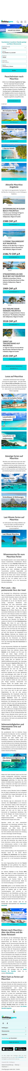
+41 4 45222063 (19, 1057)
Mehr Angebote (13, 101)
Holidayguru (5, 1027)
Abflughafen (4, 60)
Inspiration (4, 1034)
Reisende (4, 65)
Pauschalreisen (5, 42)
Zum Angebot (13, 224)
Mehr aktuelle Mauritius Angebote (14, 367)
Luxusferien (13, 42)
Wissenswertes (17, 44)
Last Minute (10, 44)
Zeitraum (4, 51)
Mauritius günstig (21, 42)
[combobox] (14, 47)
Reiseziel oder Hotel (6, 46)
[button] (14, 70)
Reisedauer (4, 55)
